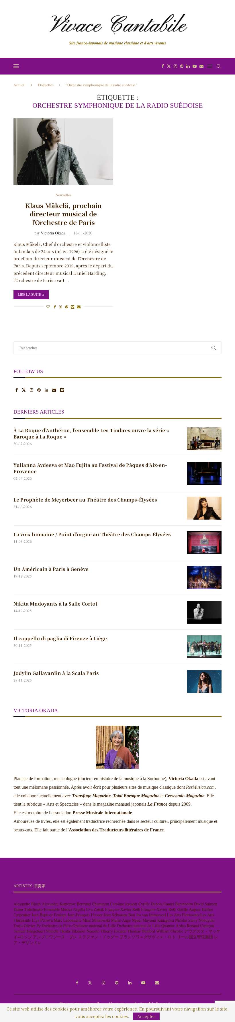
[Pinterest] (181, 66)
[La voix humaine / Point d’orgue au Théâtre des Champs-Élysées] (204, 542)
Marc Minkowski (96, 920)
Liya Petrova (42, 920)
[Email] (201, 66)
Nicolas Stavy (186, 920)
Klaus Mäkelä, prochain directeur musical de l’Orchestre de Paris (63, 214)
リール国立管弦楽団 (195, 936)
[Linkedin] (188, 66)
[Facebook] (163, 66)
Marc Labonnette (67, 920)
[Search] (219, 66)
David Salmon (205, 904)
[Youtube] (195, 66)
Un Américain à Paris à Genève (51, 569)
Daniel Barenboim (178, 904)
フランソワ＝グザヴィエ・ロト (148, 936)
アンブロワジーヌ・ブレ (55, 936)
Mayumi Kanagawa (158, 920)
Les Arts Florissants (183, 914)
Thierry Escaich (113, 931)
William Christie (169, 931)
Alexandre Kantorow (59, 904)
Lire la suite (29, 295)
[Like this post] (48, 306)
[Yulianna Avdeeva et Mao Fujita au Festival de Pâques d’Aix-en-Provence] (204, 473)
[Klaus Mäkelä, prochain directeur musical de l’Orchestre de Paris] (63, 151)
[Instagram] (175, 66)
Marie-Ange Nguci (126, 920)
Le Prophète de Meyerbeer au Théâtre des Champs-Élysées (85, 500)
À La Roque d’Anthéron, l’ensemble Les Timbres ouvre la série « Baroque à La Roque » (91, 433)
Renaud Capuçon (200, 925)
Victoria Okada (53, 233)
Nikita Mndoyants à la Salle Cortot (55, 604)
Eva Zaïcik (95, 909)
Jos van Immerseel (151, 914)
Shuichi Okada (58, 931)
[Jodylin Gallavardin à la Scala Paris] (204, 681)
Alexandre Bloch (27, 904)
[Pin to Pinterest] (66, 306)
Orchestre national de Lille (94, 925)
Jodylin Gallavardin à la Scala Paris (56, 673)
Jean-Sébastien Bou (119, 914)
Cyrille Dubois (150, 904)
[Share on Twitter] (60, 306)
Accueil (19, 84)
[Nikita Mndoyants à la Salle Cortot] (204, 612)
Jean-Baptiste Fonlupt (49, 914)
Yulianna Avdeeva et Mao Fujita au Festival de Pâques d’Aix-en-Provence (90, 468)
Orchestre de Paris (56, 925)
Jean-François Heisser (85, 914)
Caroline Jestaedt (123, 904)
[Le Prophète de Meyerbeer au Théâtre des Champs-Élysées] (204, 508)
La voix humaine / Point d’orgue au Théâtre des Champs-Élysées (92, 534)
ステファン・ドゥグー (98, 936)
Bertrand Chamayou (93, 904)
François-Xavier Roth (122, 909)
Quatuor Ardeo (173, 925)
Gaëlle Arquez (189, 909)
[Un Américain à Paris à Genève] (204, 577)
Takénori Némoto (85, 931)
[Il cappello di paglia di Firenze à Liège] (204, 646)
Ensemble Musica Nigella (64, 909)
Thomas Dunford (141, 931)
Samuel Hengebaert (29, 931)
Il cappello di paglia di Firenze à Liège (60, 638)
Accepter (146, 1016)
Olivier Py (32, 925)
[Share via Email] (79, 306)
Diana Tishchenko (28, 909)
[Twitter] (169, 66)
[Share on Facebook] (55, 306)
